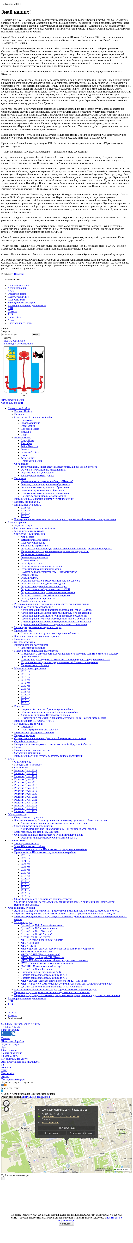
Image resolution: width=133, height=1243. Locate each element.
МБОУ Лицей (28, 945)
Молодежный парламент (28, 764)
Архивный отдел (30, 560)
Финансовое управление (34, 557)
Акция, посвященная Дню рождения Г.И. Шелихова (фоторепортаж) (59, 828)
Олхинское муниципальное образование (43, 490)
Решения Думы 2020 (25, 793)
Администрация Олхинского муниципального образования (54, 615)
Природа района (30, 428)
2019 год (25, 682)
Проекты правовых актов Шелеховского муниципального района (50, 849)
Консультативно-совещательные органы (36, 636)
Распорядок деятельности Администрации (37, 627)
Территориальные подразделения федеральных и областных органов (59, 466)
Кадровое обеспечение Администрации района (47, 709)
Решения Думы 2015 (25, 779)
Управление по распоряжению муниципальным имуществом (55, 551)
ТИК (10, 1004)
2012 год (25, 896)
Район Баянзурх (29, 446)
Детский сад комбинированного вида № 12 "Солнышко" (52, 986)
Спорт (24, 434)
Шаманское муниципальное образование (43, 496)
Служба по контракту (26, 741)
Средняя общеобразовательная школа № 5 (44, 977)
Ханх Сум (26, 443)
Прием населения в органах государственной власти (50, 633)
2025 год (25, 513)
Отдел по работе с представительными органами (48, 592)
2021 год (25, 688)
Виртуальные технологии (35, 1096)
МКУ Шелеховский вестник (36, 951)
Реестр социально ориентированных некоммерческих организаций (51, 604)
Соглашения (21, 767)
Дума (11, 758)
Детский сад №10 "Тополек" (36, 931)
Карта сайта (7, 1073)
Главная (5, 1038)
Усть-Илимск (28, 458)
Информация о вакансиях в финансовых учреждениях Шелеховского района (63, 717)
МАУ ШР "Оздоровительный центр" (41, 966)
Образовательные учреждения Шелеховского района (50, 712)
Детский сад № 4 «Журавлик (37, 969)
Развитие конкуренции (33, 647)
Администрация (17, 522)
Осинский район (30, 452)
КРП (10, 1001)
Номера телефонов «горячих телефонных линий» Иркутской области (52, 744)
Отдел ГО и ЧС (29, 574)
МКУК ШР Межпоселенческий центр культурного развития (54, 960)
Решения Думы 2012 (25, 770)
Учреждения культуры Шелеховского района (45, 715)
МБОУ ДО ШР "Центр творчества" (40, 954)
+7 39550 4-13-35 (10, 1026)
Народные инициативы (27, 501)
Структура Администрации (29, 534)
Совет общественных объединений (33, 826)
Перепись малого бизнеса (35, 665)
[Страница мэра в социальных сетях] (2, 1091)
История (19, 414)
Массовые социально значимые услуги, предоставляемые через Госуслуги (55, 989)
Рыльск (25, 449)
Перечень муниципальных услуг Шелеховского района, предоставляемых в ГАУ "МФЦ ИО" (65, 913)
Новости (19, 274)
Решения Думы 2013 (25, 773)
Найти (36, 334)
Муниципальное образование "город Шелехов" (47, 481)
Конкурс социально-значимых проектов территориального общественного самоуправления (65, 519)
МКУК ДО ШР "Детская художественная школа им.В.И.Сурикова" (58, 948)
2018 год (25, 680)
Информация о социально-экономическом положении (44, 498)
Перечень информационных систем (34, 732)
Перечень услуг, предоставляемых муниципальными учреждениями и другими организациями (67, 995)
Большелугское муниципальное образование (45, 484)
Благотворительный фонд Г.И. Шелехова (37, 831)
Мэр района (27, 536)
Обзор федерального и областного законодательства (43, 899)
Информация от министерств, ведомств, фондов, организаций (48, 755)
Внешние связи (22, 437)
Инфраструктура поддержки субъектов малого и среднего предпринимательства (65, 659)
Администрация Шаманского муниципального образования (54, 624)
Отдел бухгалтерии (31, 563)
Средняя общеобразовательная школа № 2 (44, 975)
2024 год (25, 510)
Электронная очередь (13, 1079)
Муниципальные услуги (21, 907)
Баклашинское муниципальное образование (45, 487)
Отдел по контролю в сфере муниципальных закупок (50, 580)
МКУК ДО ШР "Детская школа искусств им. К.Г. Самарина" (54, 980)
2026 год (25, 516)
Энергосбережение (24, 642)
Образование (28, 425)
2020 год (25, 685)
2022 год (25, 691)
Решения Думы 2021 (25, 796)
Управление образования (34, 545)
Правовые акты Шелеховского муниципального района (45, 852)
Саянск (25, 455)
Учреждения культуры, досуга (37, 475)
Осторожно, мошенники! (28, 753)
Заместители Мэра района (35, 539)
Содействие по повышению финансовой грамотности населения (50, 738)
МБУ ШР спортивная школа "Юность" (42, 939)
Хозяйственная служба (33, 601)
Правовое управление (33, 542)
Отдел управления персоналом (38, 598)
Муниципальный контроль (29, 531)
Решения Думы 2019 (25, 791)
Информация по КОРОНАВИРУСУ (34, 720)
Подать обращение (24, 735)
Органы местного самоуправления (33, 607)
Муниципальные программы (30, 668)
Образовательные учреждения (37, 472)
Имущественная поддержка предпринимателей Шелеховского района (59, 662)
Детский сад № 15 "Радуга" (36, 937)
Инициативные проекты (28, 504)
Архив (5, 1076)
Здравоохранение (30, 423)
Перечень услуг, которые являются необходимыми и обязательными (52, 992)
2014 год (25, 890)
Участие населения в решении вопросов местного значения (54, 823)
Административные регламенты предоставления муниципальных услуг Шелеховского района (66, 910)
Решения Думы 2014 (25, 776)
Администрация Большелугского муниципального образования (56, 612)
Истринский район (31, 460)
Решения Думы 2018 (25, 788)
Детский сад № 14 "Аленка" (36, 934)
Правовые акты (16, 840)
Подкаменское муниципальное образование (45, 493)
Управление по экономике (35, 554)
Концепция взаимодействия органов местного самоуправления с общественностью (60, 820)
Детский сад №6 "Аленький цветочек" (42, 925)
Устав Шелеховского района (29, 846)
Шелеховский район (19, 408)
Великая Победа (23, 411)
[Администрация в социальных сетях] (2, 1085)
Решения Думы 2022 (25, 799)
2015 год (25, 671)
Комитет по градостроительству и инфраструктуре (49, 571)
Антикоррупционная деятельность (27, 998)
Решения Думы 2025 (25, 808)
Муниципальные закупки (28, 723)
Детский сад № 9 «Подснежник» (39, 928)
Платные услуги (23, 922)
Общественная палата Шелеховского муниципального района (48, 834)
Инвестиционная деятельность (31, 644)
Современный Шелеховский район (33, 417)
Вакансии (19, 706)
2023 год (25, 507)
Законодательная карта (26, 843)
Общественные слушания (28, 817)
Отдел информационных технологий (41, 566)
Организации (21, 463)
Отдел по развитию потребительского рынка (45, 595)
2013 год (25, 893)
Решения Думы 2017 (25, 785)
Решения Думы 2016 (25, 782)
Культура (26, 431)
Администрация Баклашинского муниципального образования (56, 621)
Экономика (27, 420)
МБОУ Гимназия (30, 942)
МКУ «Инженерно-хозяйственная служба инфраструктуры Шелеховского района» (66, 983)
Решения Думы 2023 (25, 802)
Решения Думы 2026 (25, 811)
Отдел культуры (29, 577)
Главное (18, 747)
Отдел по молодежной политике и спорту (44, 586)
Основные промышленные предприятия (43, 469)
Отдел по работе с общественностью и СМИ (45, 589)
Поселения (20, 478)
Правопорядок (22, 639)
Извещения (27, 726)
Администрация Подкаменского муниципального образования (56, 618)
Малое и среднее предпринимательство (36, 650)
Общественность (17, 814)
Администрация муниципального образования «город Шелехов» (57, 609)
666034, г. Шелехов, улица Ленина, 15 (22, 1024)
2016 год (25, 674)
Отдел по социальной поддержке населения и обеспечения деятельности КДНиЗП (66, 548)
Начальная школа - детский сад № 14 (41, 972)
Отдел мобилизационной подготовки (41, 569)
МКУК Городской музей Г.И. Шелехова (42, 957)
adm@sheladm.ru (10, 1029)
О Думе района (22, 761)
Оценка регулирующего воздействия (34, 528)
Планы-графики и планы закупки (39, 729)
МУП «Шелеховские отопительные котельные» (47, 963)
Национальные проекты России (32, 750)
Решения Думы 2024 (25, 805)
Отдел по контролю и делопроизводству (43, 583)
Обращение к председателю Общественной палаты (49, 837)
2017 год (25, 677)
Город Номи (27, 440)
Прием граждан (23, 630)
